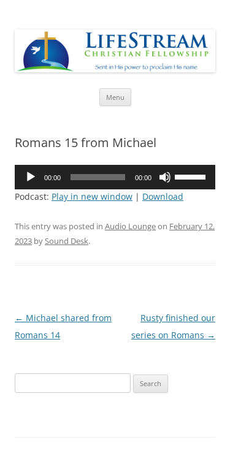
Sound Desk (66, 240)
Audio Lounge (130, 226)
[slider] (192, 176)
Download (162, 196)
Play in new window (92, 196)
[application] (115, 177)
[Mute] (165, 177)
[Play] (31, 177)
